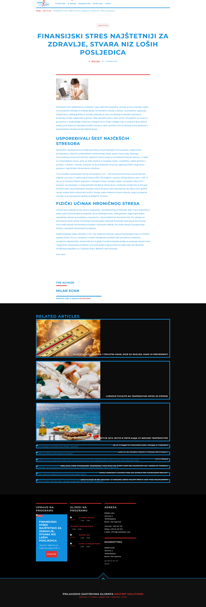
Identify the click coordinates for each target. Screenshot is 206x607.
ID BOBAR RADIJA (86, 518)
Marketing (104, 597)
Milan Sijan (96, 61)
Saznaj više (51, 554)
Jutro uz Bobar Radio (89, 544)
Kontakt (116, 597)
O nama (93, 597)
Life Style (47, 11)
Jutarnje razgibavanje (81, 526)
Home (38, 11)
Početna (83, 597)
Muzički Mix (84, 535)
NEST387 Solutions (128, 594)
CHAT (124, 597)
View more (103, 338)
